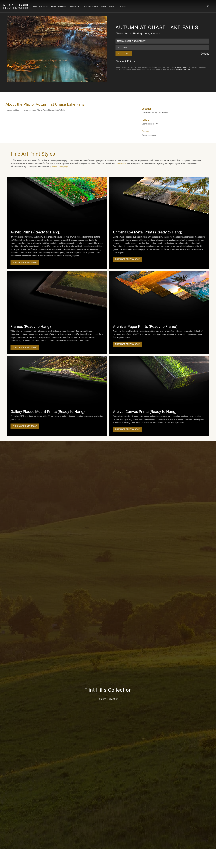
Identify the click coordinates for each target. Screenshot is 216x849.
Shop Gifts (74, 6)
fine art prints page (60, 166)
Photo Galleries (40, 6)
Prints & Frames (58, 6)
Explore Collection (108, 698)
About (112, 6)
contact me (121, 163)
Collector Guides (90, 6)
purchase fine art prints (178, 67)
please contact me (183, 69)
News (103, 6)
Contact (122, 6)
